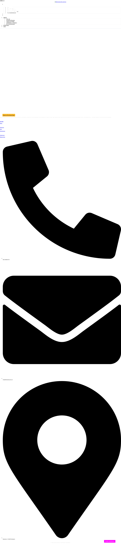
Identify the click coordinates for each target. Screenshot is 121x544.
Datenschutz (2, 137)
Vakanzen (2, 127)
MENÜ (5, 4)
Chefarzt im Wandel (10, 21)
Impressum (2, 135)
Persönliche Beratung (10, 20)
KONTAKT (6, 14)
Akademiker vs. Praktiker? (11, 22)
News (1, 123)
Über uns (8, 19)
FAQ (5, 15)
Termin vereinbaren (109, 541)
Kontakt (1, 121)
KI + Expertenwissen (11, 12)
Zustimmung (2, 131)
